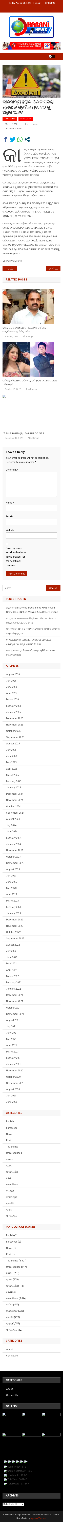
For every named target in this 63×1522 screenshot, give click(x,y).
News (9, 1134)
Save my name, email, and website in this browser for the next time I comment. (16, 557)
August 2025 (13, 743)
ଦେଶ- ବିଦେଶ (25, 119)
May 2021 (11, 1039)
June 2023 (11, 882)
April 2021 (11, 1045)
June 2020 (11, 1101)
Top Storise (10, 119)
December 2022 (14, 919)
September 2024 (15, 812)
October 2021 (13, 1007)
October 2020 (13, 1076)
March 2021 (12, 1051)
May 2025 (11, 762)
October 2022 (13, 932)
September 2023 (15, 863)
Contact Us (50, 3)
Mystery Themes (38, 1518)
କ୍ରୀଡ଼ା (9, 1165)
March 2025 (12, 775)
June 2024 (11, 831)
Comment (12, 469)
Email (9, 516)
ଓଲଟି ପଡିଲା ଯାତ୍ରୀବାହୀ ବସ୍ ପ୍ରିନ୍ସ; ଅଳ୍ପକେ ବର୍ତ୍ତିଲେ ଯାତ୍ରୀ (54, 268)
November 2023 (14, 850)
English (10, 1121)
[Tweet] (13, 139)
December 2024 (14, 793)
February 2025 (14, 781)
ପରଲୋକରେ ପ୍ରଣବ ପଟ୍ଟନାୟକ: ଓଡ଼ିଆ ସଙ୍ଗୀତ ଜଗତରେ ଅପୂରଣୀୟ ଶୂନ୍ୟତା (33, 631)
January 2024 (13, 844)
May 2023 (11, 888)
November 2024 (14, 800)
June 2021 (11, 1032)
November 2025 (14, 724)
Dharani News (31, 124)
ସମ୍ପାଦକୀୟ (11, 1215)
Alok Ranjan (28, 336)
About (37, 3)
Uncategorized (14, 1153)
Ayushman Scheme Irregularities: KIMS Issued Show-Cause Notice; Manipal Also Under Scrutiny (32, 609)
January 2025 (13, 787)
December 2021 (14, 995)
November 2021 (14, 1001)
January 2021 (13, 1064)
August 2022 (13, 944)
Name (10, 502)
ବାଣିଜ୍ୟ (10, 1190)
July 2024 (11, 825)
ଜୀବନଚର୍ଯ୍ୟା (12, 1171)
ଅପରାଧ (9, 1159)
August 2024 (13, 819)
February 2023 (14, 907)
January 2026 (13, 712)
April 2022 (11, 970)
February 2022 (14, 982)
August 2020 (13, 1089)
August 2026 (13, 674)
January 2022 (13, 988)
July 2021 (11, 1026)
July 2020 (11, 1095)
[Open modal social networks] (27, 139)
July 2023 (11, 875)
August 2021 (13, 1020)
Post (8, 1140)
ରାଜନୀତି (10, 1203)
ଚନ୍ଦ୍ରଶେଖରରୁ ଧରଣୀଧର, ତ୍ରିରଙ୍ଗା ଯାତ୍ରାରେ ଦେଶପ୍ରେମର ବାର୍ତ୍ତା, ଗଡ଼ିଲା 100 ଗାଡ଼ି (28, 642)
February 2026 (14, 706)
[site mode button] (52, 56)
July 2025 (11, 749)
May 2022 (11, 963)
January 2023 (13, 913)
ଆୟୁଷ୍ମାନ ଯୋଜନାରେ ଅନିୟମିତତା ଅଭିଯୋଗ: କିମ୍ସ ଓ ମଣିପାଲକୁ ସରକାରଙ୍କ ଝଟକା (31, 620)
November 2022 (14, 925)
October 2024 (13, 806)
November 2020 (14, 1070)
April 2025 (11, 768)
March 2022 (12, 976)
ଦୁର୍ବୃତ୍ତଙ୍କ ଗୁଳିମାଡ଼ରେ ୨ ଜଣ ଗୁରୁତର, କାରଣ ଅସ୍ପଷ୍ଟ (12, 268)
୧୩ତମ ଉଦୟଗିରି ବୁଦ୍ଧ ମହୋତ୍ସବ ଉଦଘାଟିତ (23, 433)
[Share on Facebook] (5, 139)
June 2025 (11, 756)
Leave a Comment (14, 128)
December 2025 (14, 718)
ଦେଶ (8, 1178)
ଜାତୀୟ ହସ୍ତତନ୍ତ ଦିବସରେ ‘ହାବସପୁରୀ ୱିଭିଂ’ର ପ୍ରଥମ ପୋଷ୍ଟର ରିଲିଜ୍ (30, 652)
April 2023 (11, 894)
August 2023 (13, 869)
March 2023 (12, 900)
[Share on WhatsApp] (20, 139)
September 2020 (15, 1083)
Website (10, 530)
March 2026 (12, 699)
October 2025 (13, 731)
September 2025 (15, 737)
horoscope (11, 1128)
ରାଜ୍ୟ (9, 1209)
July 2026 (11, 680)
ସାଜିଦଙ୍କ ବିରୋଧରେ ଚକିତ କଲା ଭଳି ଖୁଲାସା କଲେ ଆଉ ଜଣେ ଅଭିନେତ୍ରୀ (30, 382)
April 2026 (11, 693)
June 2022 (11, 957)
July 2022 (11, 951)
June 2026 (11, 687)
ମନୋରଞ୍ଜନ (12, 1197)
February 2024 (14, 838)
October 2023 (13, 856)
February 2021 (14, 1058)
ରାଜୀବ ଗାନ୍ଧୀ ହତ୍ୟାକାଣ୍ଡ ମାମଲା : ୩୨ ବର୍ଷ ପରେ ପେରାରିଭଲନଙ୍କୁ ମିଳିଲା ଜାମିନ (24, 329)
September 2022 (15, 938)
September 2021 (15, 1014)
